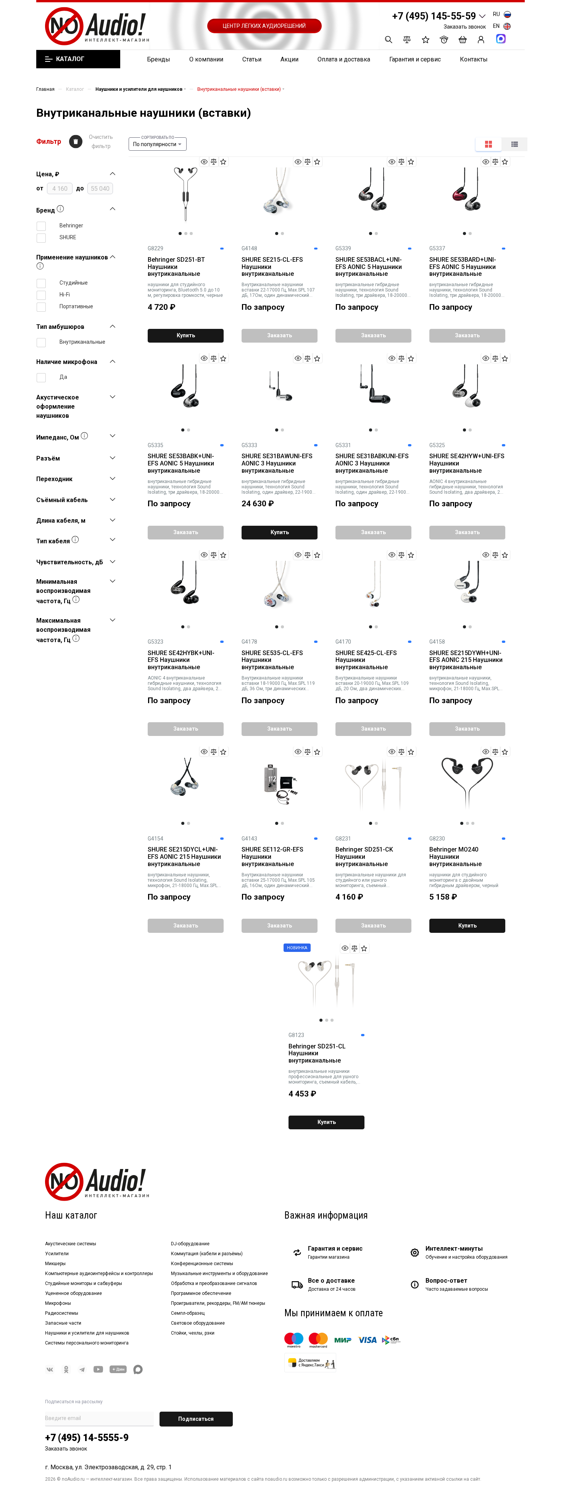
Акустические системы (70, 1243)
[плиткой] (488, 144)
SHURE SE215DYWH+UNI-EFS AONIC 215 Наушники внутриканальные (466, 660)
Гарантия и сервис (415, 59)
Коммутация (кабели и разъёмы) (207, 1253)
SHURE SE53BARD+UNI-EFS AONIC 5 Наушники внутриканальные (462, 267)
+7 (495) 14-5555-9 (87, 1437)
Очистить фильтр (101, 141)
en (496, 26)
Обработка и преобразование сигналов (214, 1283)
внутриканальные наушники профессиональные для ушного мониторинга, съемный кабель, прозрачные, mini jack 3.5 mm (323, 1077)
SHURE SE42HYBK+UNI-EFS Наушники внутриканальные (181, 660)
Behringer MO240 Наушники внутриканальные (455, 857)
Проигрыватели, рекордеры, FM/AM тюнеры (218, 1303)
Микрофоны (58, 1303)
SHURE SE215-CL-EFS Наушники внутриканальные (272, 267)
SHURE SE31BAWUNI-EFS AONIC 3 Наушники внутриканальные (277, 463)
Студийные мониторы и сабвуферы (83, 1283)
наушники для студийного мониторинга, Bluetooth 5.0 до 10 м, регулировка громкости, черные (185, 290)
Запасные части (63, 1323)
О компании (206, 59)
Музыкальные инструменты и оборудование (219, 1273)
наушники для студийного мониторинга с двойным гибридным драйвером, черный (463, 880)
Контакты (474, 59)
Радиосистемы (61, 1313)
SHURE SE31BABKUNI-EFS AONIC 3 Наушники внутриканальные (372, 463)
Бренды (158, 59)
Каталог (70, 59)
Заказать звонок (465, 27)
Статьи (251, 59)
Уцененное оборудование (73, 1293)
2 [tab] (185, 233)
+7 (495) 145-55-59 (434, 16)
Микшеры (55, 1263)
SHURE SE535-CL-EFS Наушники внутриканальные (272, 660)
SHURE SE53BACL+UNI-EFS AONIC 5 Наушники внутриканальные (368, 267)
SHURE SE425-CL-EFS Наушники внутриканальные (366, 660)
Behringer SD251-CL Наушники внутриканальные (317, 1053)
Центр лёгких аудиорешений (264, 26)
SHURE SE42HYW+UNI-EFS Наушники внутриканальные (467, 463)
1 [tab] (180, 233)
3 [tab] (191, 233)
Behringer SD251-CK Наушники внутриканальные (364, 857)
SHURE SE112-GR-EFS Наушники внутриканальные (272, 857)
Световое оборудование (198, 1323)
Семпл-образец (188, 1313)
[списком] (514, 144)
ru (496, 14)
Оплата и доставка (344, 59)
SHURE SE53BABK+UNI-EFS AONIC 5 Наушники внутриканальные (181, 463)
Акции (289, 59)
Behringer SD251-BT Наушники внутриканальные (176, 267)
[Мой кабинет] (481, 39)
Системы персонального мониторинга (87, 1343)
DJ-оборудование (190, 1243)
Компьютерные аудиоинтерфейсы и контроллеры (99, 1273)
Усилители (57, 1253)
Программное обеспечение (201, 1293)
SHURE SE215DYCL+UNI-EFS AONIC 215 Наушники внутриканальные (184, 857)
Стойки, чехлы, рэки (192, 1333)
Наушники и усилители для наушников (87, 1333)
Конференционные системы (202, 1263)
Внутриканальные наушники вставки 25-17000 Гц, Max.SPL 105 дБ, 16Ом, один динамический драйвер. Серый (278, 880)
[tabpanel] (185, 196)
